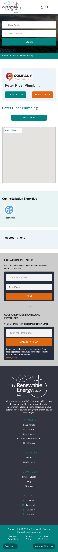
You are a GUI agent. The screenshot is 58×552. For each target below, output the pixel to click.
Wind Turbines (29, 429)
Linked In (30, 509)
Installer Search (29, 477)
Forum (29, 457)
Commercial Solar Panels (29, 438)
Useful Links (29, 462)
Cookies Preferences (44, 538)
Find (29, 296)
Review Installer (42, 94)
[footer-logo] (29, 386)
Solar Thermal (29, 434)
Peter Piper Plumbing (23, 55)
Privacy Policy (11, 358)
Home (5, 55)
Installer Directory (44, 546)
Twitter (30, 500)
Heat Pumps (29, 443)
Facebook (31, 505)
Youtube (31, 514)
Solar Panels (29, 425)
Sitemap (29, 486)
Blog (29, 481)
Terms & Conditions (13, 538)
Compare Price (29, 341)
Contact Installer (15, 94)
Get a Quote (29, 117)
